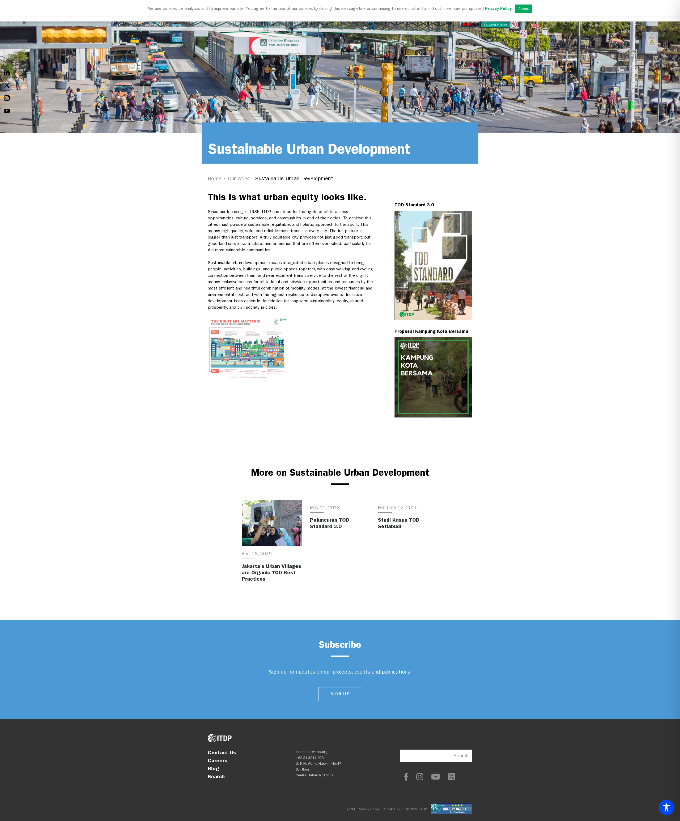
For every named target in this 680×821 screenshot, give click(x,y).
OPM (351, 809)
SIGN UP (340, 693)
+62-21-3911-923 (310, 757)
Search (216, 776)
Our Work (238, 179)
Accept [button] (523, 9)
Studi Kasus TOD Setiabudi (398, 523)
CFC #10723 (392, 809)
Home (215, 179)
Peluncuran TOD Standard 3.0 (329, 523)
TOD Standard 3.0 (414, 205)
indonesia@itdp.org (312, 752)
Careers (217, 760)
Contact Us (222, 752)
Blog (213, 768)
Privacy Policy (369, 809)
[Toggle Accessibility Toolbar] (666, 807)
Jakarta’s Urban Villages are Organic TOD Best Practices (271, 572)
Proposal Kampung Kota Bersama (431, 331)
